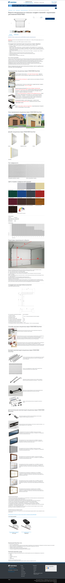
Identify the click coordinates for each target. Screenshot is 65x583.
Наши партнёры (23, 573)
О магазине (22, 568)
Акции (34, 571)
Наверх (9, 579)
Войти (52, 1)
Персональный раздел (11, 571)
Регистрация (55, 1)
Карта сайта (23, 576)
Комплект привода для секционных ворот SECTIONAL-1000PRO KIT (14, 532)
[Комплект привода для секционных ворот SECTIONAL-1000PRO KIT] (14, 524)
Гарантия (35, 570)
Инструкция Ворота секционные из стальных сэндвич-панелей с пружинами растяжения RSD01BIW (22, 514)
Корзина (53, 2)
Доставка (35, 568)
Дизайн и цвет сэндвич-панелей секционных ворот (38, 574)
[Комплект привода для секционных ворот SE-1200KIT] (26, 524)
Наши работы (23, 571)
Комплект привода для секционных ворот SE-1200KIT (26, 532)
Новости (22, 567)
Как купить (35, 567)
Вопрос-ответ (23, 574)
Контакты (22, 570)
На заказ (50, 18)
